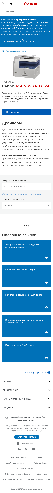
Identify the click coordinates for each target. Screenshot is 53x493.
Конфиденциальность (12, 479)
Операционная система (14, 181)
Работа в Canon (40, 463)
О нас (40, 457)
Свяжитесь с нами (18, 457)
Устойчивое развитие (15, 463)
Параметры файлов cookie (38, 479)
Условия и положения (26, 468)
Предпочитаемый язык (13, 199)
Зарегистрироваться (12, 41)
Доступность (43, 474)
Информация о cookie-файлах (17, 474)
